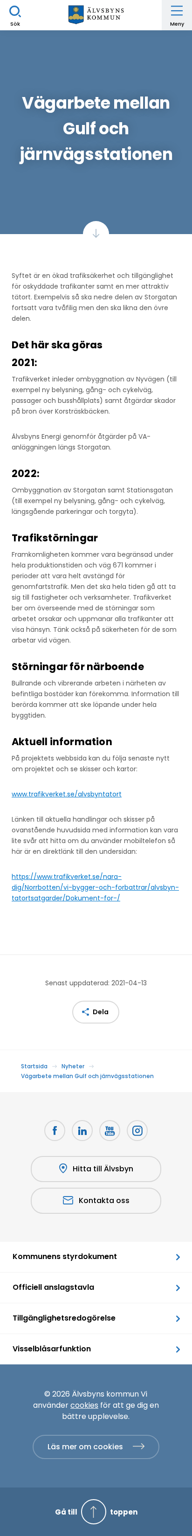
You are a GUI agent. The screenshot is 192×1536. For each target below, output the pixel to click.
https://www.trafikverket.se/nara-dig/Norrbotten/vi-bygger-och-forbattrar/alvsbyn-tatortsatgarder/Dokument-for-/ (95, 887)
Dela (101, 1012)
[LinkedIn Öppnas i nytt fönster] (82, 1130)
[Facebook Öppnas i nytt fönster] (54, 1130)
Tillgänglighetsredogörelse (64, 1318)
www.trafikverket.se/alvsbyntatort (67, 794)
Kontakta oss (104, 1200)
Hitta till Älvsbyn (103, 1168)
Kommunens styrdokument (65, 1256)
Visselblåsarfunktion (52, 1348)
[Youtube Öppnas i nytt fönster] (109, 1130)
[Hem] (96, 15)
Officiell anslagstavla (53, 1287)
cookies (84, 1405)
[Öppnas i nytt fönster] (137, 1130)
